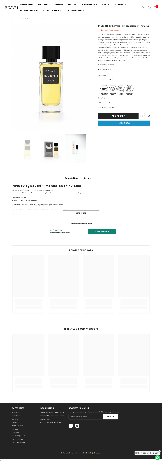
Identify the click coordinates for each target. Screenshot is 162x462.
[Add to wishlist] (143, 116)
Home (14, 19)
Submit (110, 417)
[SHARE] (148, 116)
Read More (81, 213)
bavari (98, 453)
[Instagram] (77, 426)
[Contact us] (157, 457)
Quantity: (101, 98)
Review (87, 178)
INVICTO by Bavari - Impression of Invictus (123, 26)
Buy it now (124, 123)
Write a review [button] (102, 231)
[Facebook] (71, 426)
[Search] (143, 7)
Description (71, 178)
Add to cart (118, 116)
